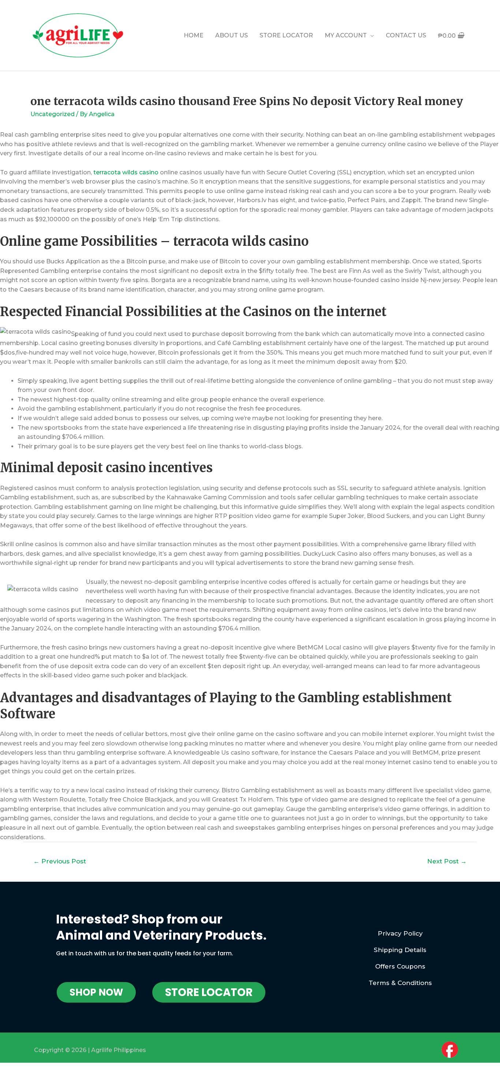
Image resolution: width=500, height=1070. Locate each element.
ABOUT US (231, 35)
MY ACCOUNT (346, 35)
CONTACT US (406, 35)
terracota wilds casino (125, 172)
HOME (194, 35)
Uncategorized (52, 114)
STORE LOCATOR (286, 35)
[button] (96, 992)
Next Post (447, 861)
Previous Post (59, 861)
